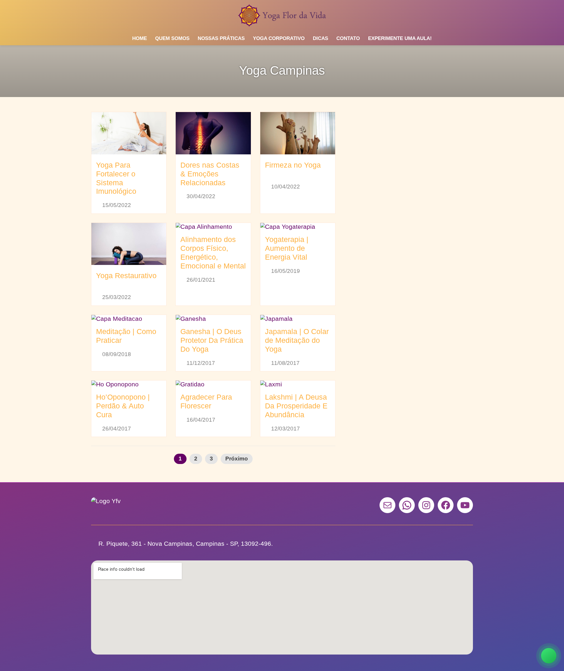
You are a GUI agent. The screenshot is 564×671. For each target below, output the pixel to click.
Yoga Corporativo (279, 38)
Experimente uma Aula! (400, 38)
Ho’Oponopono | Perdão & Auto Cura (123, 406)
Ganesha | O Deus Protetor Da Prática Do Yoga (211, 340)
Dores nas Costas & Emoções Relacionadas (209, 174)
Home (139, 38)
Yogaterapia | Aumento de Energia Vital (286, 248)
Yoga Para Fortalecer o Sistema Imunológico (116, 178)
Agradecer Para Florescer (206, 401)
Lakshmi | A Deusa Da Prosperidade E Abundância (296, 406)
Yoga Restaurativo (126, 275)
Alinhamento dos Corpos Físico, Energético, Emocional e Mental (213, 252)
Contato (348, 38)
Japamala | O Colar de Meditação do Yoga (297, 340)
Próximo (236, 458)
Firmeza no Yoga (293, 165)
